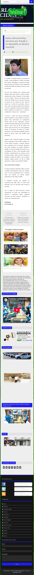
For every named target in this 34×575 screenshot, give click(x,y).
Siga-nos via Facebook (21, 483)
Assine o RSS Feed (20, 493)
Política (12, 30)
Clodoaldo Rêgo (7, 509)
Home (7, 30)
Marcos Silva (7, 528)
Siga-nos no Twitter (20, 488)
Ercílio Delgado (7, 520)
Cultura (5, 512)
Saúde (5, 536)
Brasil (5, 504)
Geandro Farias (7, 525)
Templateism (27, 570)
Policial (5, 530)
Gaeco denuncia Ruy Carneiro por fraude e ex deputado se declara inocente (16, 31)
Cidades (6, 506)
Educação (6, 517)
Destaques (6, 514)
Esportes (6, 522)
